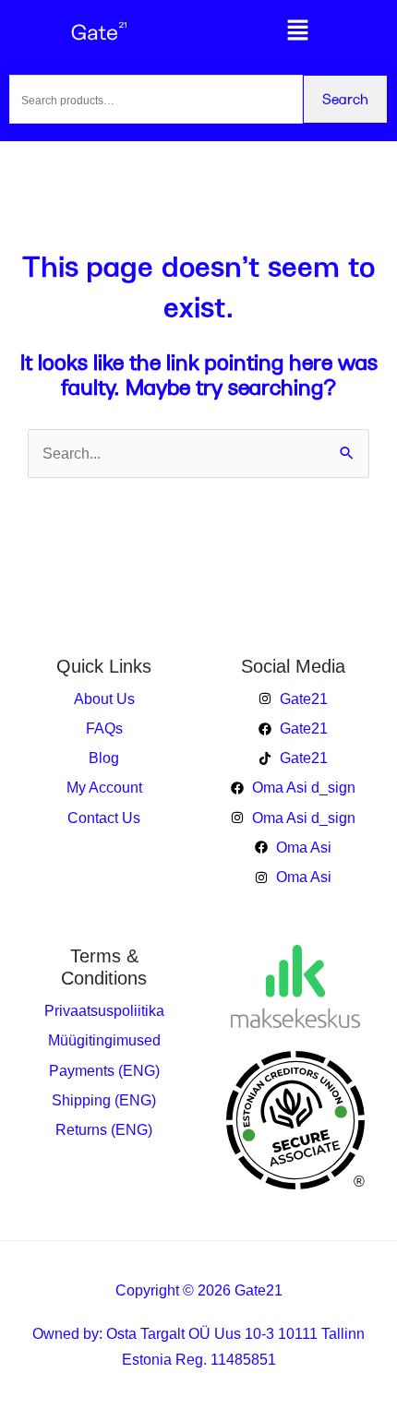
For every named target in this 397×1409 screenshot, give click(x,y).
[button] (298, 32)
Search (345, 98)
